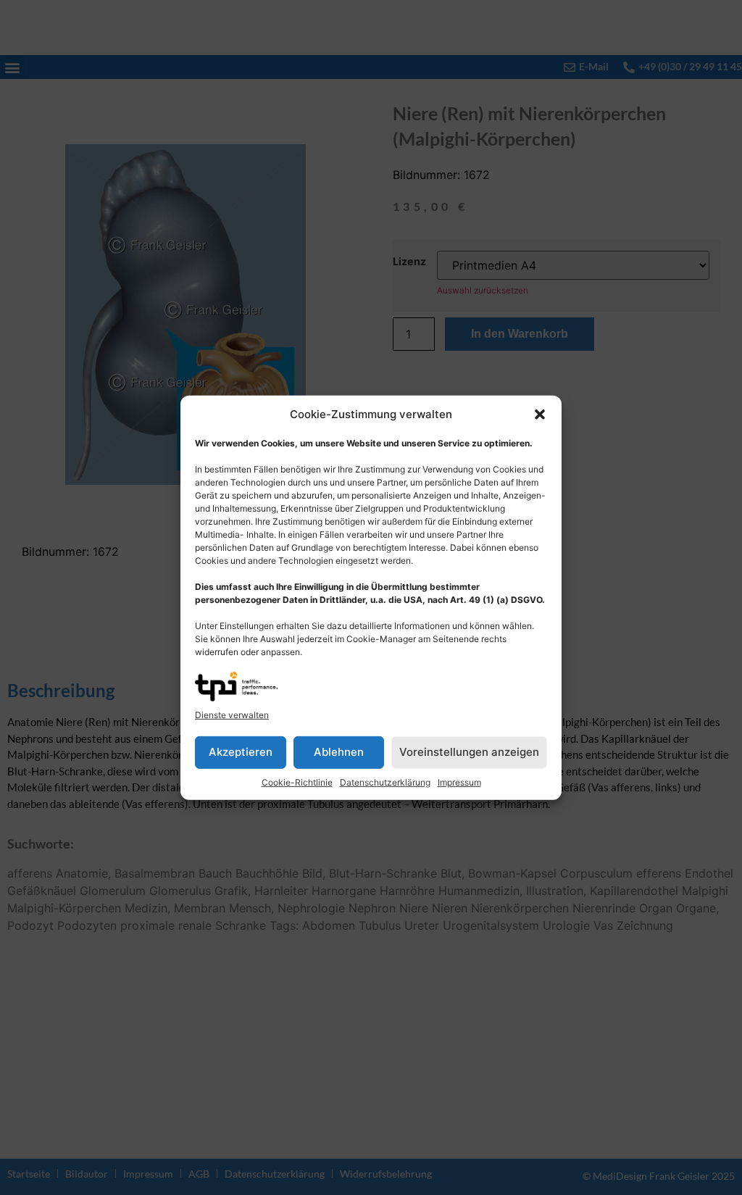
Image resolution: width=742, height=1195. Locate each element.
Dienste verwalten (232, 714)
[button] (540, 414)
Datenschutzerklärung (385, 782)
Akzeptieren (240, 752)
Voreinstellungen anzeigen (469, 752)
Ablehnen (339, 752)
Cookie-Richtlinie (297, 782)
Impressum (459, 782)
